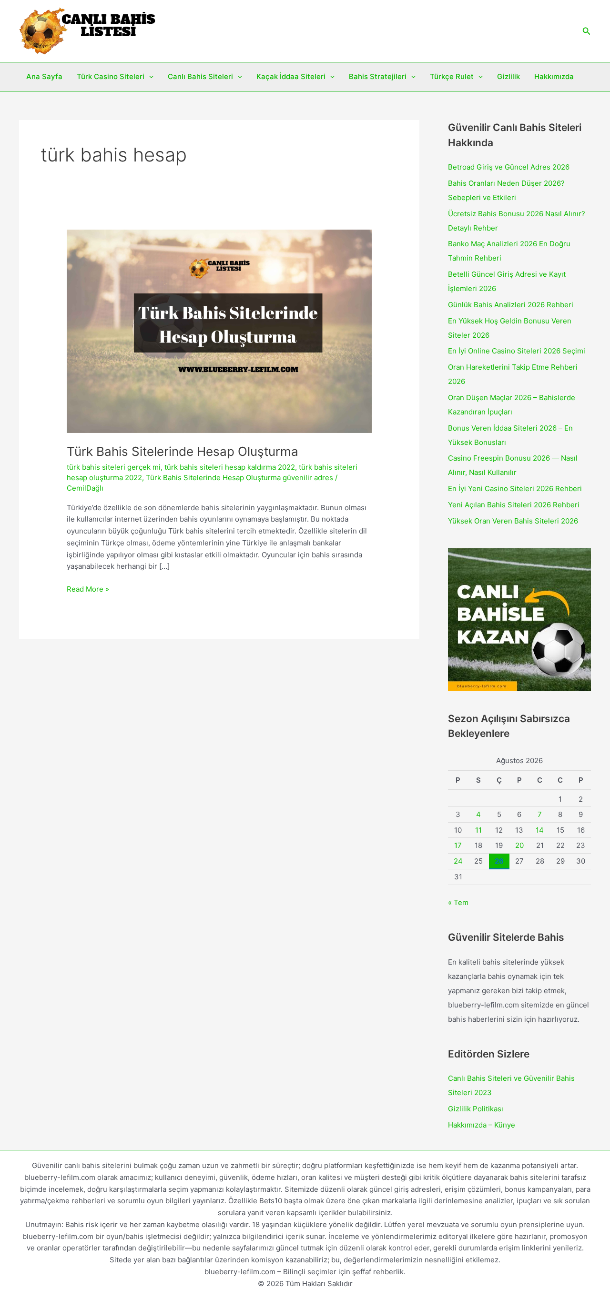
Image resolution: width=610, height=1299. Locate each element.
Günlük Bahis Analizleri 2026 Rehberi (510, 304)
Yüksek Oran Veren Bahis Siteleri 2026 (513, 520)
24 (458, 861)
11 (478, 830)
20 (519, 845)
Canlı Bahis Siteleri (200, 76)
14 (540, 830)
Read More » (88, 589)
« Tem (458, 902)
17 (458, 845)
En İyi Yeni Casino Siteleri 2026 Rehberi (515, 488)
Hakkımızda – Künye (481, 1124)
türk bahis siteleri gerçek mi (114, 467)
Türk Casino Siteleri (110, 76)
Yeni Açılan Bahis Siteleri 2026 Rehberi (514, 504)
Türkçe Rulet (452, 76)
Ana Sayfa (44, 76)
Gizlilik (508, 76)
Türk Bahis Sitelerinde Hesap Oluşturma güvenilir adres (239, 477)
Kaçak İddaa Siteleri (290, 76)
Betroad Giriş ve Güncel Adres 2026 (508, 166)
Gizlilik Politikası (475, 1108)
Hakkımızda (554, 76)
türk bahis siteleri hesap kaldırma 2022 (229, 467)
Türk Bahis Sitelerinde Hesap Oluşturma (182, 451)
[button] (586, 31)
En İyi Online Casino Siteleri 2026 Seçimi (516, 350)
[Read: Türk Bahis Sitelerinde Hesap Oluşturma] (219, 330)
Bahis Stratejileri (378, 76)
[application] (148, 76)
